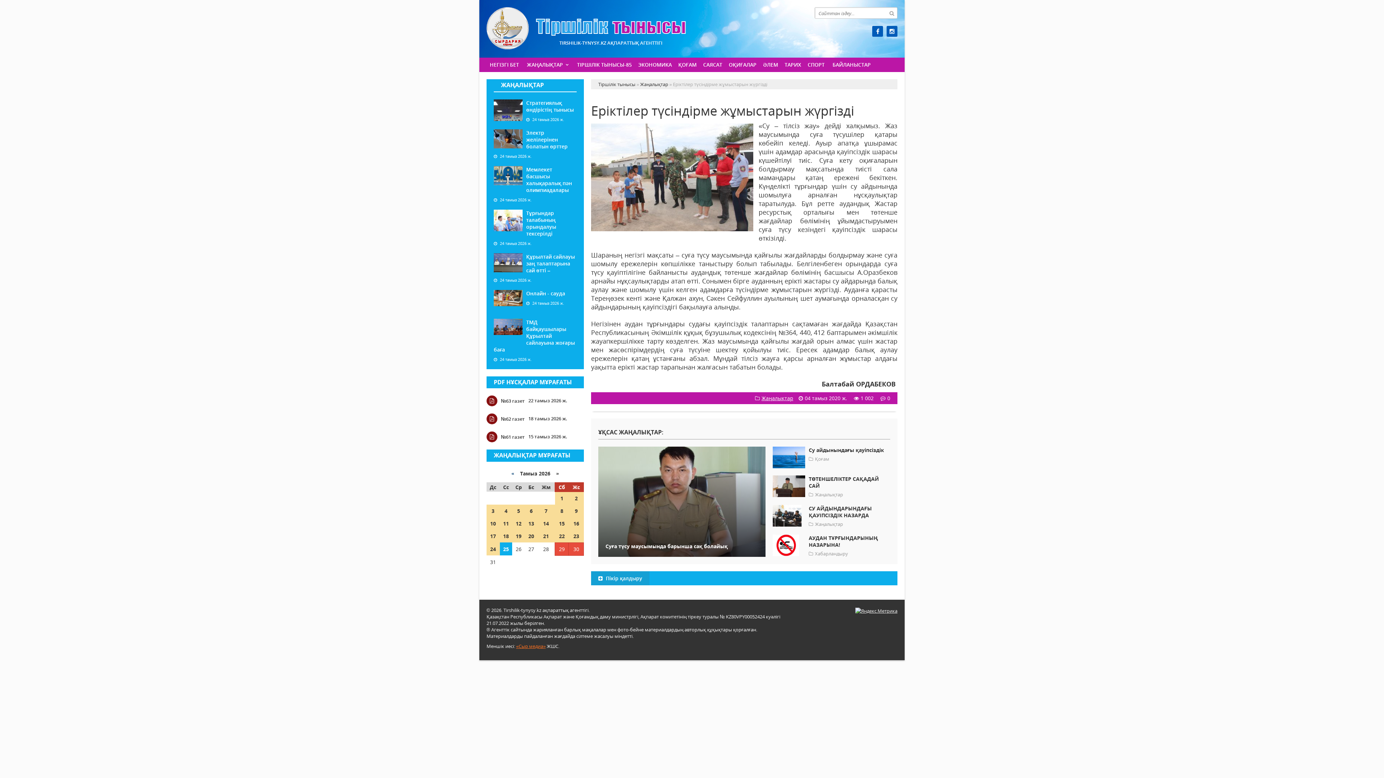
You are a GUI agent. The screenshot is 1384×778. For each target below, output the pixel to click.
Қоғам (687, 64)
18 (506, 536)
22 (562, 536)
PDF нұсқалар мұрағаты (533, 382)
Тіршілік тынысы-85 (604, 64)
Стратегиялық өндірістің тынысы (550, 106)
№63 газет (513, 401)
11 (506, 523)
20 (531, 536)
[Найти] (891, 13)
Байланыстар (852, 64)
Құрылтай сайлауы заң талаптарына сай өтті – (550, 263)
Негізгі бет (504, 64)
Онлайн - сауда (545, 293)
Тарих (793, 64)
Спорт (816, 64)
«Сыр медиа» (531, 646)
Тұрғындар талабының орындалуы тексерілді (541, 223)
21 (546, 536)
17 (493, 536)
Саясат (712, 64)
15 (562, 523)
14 (546, 523)
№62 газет (513, 419)
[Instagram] (892, 31)
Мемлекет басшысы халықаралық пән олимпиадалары (549, 179)
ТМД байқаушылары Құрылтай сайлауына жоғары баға (534, 336)
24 (493, 549)
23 (576, 536)
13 (531, 523)
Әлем (770, 64)
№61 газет (513, 437)
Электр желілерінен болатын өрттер (547, 139)
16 (576, 523)
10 (493, 523)
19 (519, 536)
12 (519, 523)
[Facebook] (877, 31)
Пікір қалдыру (623, 578)
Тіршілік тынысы (586, 28)
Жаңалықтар (545, 64)
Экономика (655, 64)
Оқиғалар (743, 64)
